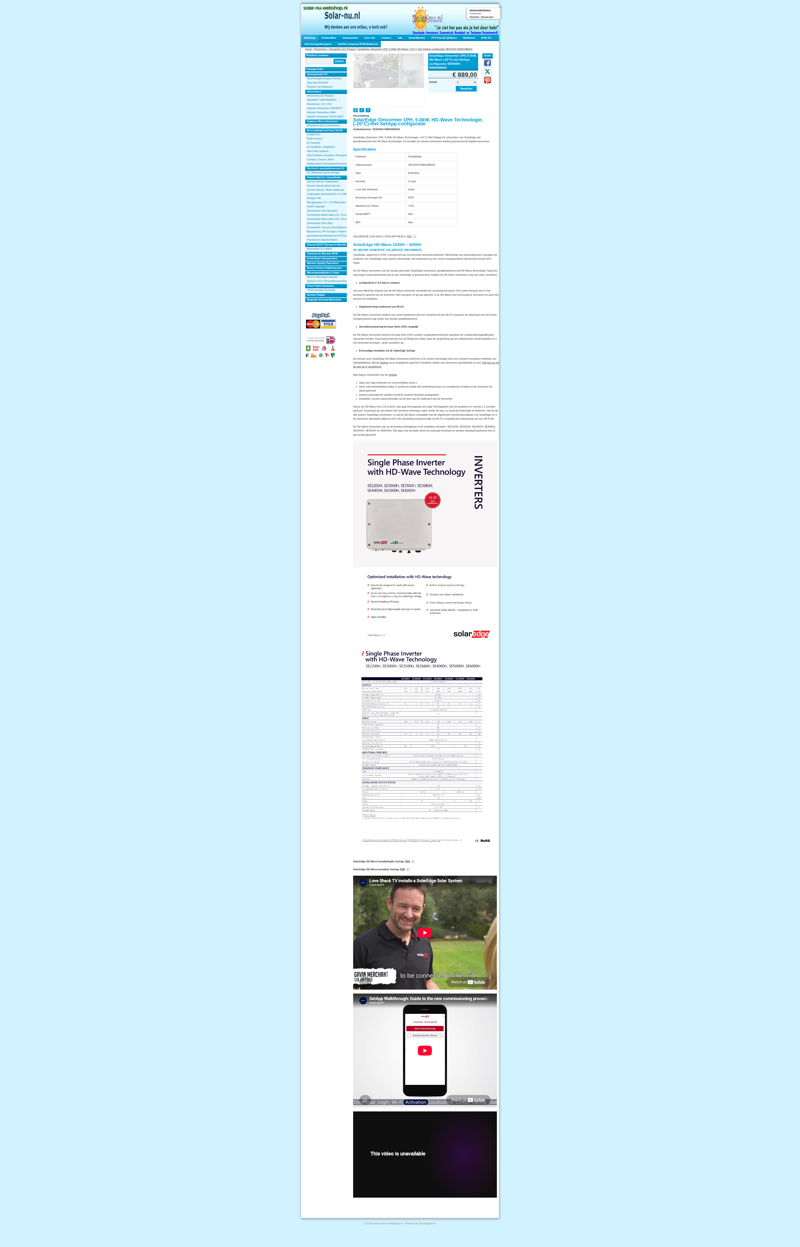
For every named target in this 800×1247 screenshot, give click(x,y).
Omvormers (320, 49)
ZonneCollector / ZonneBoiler (324, 177)
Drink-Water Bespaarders (322, 258)
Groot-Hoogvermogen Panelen (324, 78)
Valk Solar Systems (318, 151)
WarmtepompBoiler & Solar (323, 272)
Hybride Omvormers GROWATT (324, 108)
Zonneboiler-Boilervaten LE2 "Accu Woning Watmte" (327, 219)
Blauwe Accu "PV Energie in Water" (327, 231)
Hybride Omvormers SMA (321, 112)
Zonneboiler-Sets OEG (319, 223)
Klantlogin (474, 17)
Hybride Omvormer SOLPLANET (325, 116)
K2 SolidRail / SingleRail (321, 147)
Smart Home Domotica (320, 285)
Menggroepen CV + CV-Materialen (326, 202)
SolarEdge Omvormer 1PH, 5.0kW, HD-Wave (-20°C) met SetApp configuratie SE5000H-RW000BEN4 (415, 49)
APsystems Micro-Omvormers (323, 125)
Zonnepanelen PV (317, 74)
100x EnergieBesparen (317, 44)
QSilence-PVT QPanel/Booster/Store (327, 281)
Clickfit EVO (313, 134)
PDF (409, 236)
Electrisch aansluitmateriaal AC (326, 168)
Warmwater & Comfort (319, 248)
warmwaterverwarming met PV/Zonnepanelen (327, 235)
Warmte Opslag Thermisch (323, 263)
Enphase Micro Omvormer (322, 121)
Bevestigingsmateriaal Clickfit (325, 130)
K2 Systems (313, 142)
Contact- (386, 37)
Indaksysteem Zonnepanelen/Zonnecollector (327, 163)
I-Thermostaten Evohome (321, 290)
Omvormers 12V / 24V (319, 104)
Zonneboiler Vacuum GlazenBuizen (327, 227)
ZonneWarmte (417, 37)
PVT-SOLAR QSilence (444, 37)
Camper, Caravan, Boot (320, 159)
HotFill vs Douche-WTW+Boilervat (358, 44)
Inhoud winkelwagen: (480, 10)
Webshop (309, 37)
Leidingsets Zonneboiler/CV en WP (327, 194)
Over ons (369, 37)
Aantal (433, 82)
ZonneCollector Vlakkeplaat (322, 181)
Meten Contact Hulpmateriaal (324, 268)
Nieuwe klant (487, 17)
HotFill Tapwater (316, 206)
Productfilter (328, 37)
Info (400, 37)
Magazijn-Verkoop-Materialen (324, 299)
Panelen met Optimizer (320, 86)
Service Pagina (316, 294)
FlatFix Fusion (315, 138)
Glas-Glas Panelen (317, 82)
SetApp (384, 362)
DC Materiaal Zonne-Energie (323, 172)
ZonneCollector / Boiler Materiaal (325, 189)
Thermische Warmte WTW (322, 253)
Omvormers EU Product (342, 49)
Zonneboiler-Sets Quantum (322, 210)
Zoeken (339, 61)
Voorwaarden (350, 37)
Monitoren (469, 37)
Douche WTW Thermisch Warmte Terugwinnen (327, 244)
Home (308, 49)
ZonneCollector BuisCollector (323, 185)
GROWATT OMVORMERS (321, 100)
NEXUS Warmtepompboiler (322, 277)
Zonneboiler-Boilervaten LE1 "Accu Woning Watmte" (327, 214)
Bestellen (466, 88)
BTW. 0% (486, 37)
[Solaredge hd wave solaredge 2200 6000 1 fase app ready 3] (388, 80)
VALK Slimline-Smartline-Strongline (327, 155)
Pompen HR (314, 198)
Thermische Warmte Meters (322, 239)
